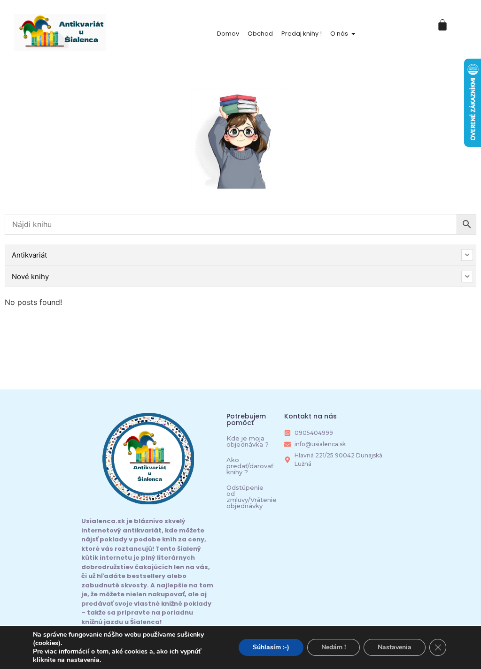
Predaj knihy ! (301, 33)
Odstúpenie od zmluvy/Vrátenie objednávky (251, 496)
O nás (339, 33)
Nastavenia (394, 647)
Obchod (260, 33)
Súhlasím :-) (271, 647)
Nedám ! (333, 647)
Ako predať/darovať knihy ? (249, 466)
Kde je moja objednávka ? (247, 441)
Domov (228, 33)
